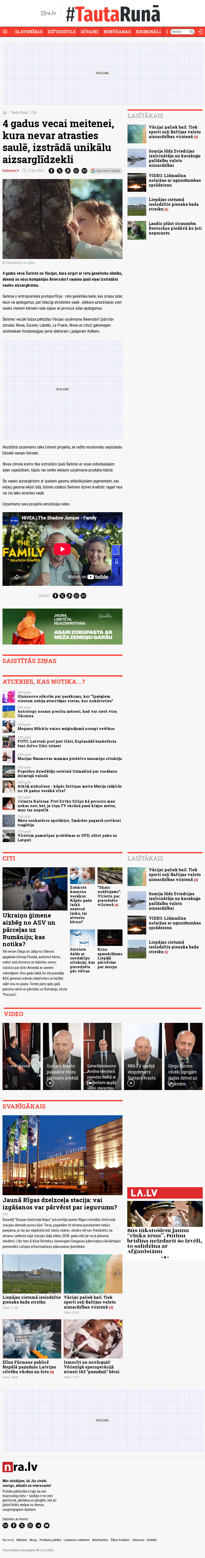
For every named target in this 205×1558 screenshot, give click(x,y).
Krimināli (148, 31)
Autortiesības (100, 1540)
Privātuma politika (50, 1540)
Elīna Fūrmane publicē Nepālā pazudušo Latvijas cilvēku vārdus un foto (29, 1366)
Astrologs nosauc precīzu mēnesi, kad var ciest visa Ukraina (67, 713)
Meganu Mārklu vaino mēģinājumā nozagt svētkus (66, 728)
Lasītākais (145, 116)
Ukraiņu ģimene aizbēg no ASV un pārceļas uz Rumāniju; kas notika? (29, 929)
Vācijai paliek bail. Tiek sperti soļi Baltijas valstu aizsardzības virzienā (175, 131)
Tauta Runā (19, 112)
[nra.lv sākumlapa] (48, 13)
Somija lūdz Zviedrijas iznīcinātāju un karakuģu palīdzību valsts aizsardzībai (174, 158)
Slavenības (28, 31)
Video (13, 1014)
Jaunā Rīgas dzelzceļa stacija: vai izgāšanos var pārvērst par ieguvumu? (59, 1203)
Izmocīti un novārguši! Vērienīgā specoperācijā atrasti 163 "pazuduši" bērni (92, 1366)
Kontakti (152, 1540)
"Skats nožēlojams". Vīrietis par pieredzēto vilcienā (109, 896)
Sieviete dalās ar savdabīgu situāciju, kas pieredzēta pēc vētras (82, 960)
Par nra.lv (8, 1540)
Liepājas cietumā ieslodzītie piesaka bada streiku (174, 204)
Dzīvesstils (62, 31)
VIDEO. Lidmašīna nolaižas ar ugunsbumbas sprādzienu (175, 180)
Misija (33, 1540)
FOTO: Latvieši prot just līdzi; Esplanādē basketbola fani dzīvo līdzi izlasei (67, 743)
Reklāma (21, 1540)
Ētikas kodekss (120, 1540)
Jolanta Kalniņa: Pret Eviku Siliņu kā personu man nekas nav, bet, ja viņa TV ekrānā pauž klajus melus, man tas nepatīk (67, 805)
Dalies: (44, 596)
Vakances (138, 1540)
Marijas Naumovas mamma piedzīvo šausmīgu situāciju (70, 758)
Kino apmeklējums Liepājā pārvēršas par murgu (110, 958)
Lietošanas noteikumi (77, 1540)
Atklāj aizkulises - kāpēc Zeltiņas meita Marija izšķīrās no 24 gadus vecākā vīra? (70, 788)
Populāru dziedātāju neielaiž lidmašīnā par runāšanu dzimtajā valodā (67, 773)
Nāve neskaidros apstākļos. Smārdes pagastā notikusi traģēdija (69, 822)
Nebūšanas (117, 31)
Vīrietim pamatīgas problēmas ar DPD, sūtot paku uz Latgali (67, 837)
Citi (33, 112)
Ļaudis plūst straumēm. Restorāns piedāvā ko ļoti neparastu (175, 228)
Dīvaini (89, 31)
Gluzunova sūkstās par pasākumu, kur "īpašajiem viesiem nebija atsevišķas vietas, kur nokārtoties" (65, 698)
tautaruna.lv (10, 171)
